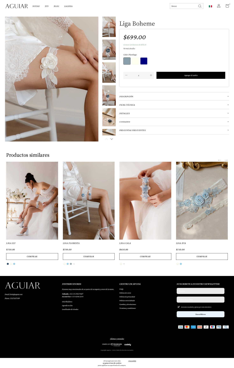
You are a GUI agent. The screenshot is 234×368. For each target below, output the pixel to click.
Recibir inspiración (117, 77)
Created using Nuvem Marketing (117, 88)
